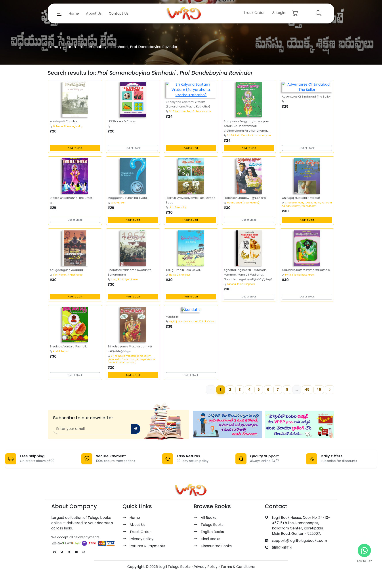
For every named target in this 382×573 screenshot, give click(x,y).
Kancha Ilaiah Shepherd (241, 284)
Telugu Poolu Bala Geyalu (184, 270)
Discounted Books (216, 545)
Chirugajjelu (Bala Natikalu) (301, 198)
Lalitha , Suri (118, 202)
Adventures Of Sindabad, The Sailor (306, 96)
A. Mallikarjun (61, 351)
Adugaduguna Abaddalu (67, 270)
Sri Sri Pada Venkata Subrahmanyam (249, 135)
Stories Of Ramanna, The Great (71, 198)
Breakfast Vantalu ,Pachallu (69, 346)
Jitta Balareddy (178, 207)
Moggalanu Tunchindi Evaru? (128, 198)
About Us (94, 13)
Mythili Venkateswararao (299, 274)
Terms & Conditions (238, 566)
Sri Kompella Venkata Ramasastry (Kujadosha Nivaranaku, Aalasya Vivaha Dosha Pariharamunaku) (131, 359)
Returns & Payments (147, 545)
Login (280, 12)
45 (307, 389)
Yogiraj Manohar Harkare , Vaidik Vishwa (192, 321)
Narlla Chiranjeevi (179, 274)
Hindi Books (210, 538)
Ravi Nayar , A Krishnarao (67, 274)
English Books (212, 531)
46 (318, 389)
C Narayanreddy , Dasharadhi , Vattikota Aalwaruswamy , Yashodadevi (307, 204)
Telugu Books (212, 524)
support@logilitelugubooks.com (299, 540)
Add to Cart (75, 148)
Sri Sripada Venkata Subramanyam (190, 111)
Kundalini (172, 316)
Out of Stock (133, 148)
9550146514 (282, 547)
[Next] (329, 389)
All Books (208, 517)
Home (74, 13)
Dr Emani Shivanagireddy (68, 126)
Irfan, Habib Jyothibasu (124, 279)
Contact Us (118, 13)
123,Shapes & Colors (122, 121)
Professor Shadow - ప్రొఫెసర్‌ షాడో (245, 198)
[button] (59, 13)
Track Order (254, 12)
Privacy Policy (141, 538)
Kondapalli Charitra (63, 121)
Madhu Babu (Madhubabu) (243, 202)
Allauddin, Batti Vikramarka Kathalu (306, 270)
